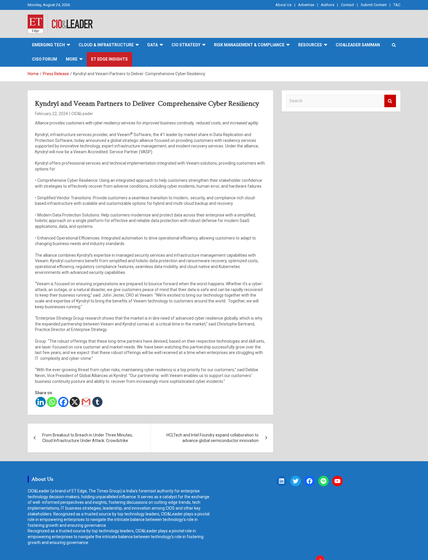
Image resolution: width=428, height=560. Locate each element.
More (71, 59)
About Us (283, 5)
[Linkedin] (41, 402)
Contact (347, 5)
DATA (152, 45)
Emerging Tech (48, 45)
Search (390, 101)
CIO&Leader (82, 113)
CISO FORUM (44, 59)
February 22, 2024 (51, 113)
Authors (327, 5)
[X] (75, 402)
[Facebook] (63, 402)
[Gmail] (86, 402)
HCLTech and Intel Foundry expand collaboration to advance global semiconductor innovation (213, 438)
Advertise (306, 5)
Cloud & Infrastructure (106, 45)
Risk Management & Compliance (249, 45)
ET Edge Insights (109, 59)
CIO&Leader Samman (358, 45)
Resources (310, 45)
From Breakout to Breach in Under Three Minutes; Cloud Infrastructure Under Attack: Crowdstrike (87, 438)
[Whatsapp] (52, 402)
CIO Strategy (185, 45)
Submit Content (374, 5)
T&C (396, 5)
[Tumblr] (97, 402)
